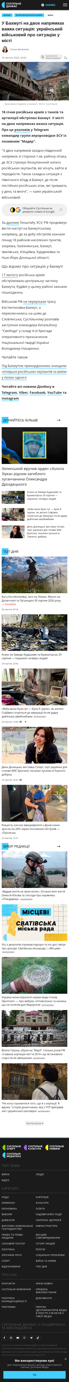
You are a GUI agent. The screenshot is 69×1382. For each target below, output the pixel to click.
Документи (44, 1298)
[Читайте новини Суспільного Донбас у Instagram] (11, 1337)
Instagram (10, 398)
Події (5, 1197)
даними (12, 222)
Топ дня (41, 1266)
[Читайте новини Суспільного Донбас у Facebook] (4, 1337)
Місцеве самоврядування (48, 1236)
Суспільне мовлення (16, 1289)
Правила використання (46, 1291)
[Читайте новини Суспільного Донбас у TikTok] (38, 1337)
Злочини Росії (12, 1255)
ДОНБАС (7, 15)
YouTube (54, 392)
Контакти (8, 1283)
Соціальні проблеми (50, 1255)
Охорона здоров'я (48, 1220)
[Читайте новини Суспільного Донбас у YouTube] (17, 1337)
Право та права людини (12, 1236)
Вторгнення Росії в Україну (29, 15)
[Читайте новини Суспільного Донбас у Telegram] (31, 1337)
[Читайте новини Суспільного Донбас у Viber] (24, 1337)
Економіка (9, 1208)
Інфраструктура (46, 1225)
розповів (22, 129)
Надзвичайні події (49, 1214)
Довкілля (8, 1220)
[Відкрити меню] (66, 5)
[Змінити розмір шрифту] (65, 57)
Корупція (42, 1197)
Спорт (6, 1260)
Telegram (9, 392)
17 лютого (10, 275)
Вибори (7, 1214)
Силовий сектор (13, 1243)
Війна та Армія (46, 1260)
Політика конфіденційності (14, 1299)
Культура (42, 1202)
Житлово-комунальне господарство (17, 1227)
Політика (8, 1249)
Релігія (40, 1249)
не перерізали (34, 301)
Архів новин (44, 1283)
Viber (23, 392)
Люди (40, 1174)
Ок (34, 1374)
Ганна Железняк (19, 49)
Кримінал (8, 1202)
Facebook (37, 392)
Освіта (40, 1208)
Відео (5, 1180)
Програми (9, 1306)
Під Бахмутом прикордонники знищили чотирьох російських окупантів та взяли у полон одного (34, 371)
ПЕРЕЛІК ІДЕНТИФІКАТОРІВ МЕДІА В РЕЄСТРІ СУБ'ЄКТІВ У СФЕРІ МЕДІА (51, 1311)
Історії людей (45, 1243)
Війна (50, 15)
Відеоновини (11, 1266)
